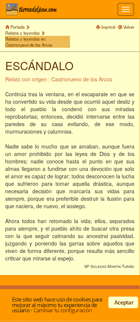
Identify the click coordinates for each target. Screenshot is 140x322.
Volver (128, 27)
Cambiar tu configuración (63, 310)
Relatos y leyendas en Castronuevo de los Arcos (28, 42)
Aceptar (123, 302)
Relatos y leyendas (22, 33)
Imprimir (108, 27)
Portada (17, 27)
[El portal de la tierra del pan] (33, 9)
